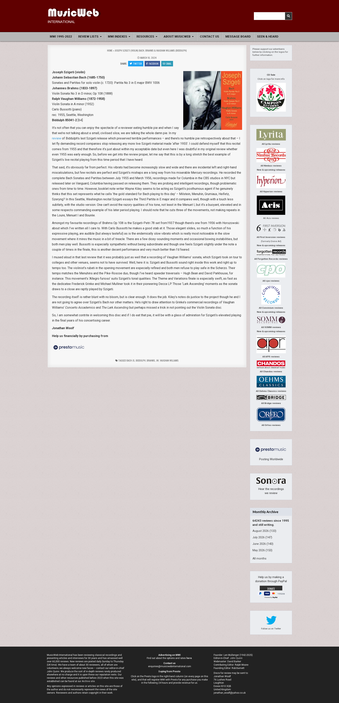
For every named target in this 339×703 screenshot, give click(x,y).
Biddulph (141, 360)
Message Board (238, 36)
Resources (145, 36)
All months (259, 558)
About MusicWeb (177, 36)
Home (109, 50)
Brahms (151, 360)
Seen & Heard (267, 36)
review (56, 138)
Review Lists (88, 36)
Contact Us (209, 36)
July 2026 (258, 537)
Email (168, 63)
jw (157, 360)
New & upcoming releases (271, 170)
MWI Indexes (117, 36)
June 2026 (259, 544)
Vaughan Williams (169, 360)
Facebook (154, 63)
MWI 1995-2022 (61, 36)
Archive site (88, 681)
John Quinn (236, 658)
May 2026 (258, 550)
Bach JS (131, 360)
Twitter (137, 63)
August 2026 (260, 531)
